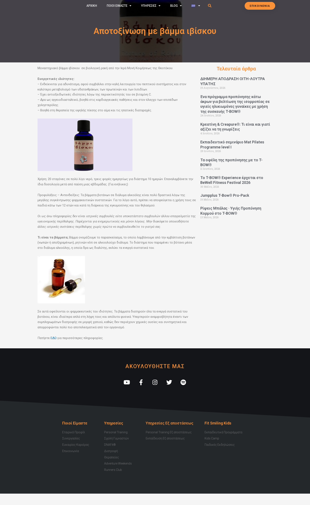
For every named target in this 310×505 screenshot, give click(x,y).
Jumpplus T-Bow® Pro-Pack (224, 195)
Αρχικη (91, 5)
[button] (210, 6)
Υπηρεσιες (148, 5)
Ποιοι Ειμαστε (117, 5)
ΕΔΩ (54, 338)
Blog (174, 5)
